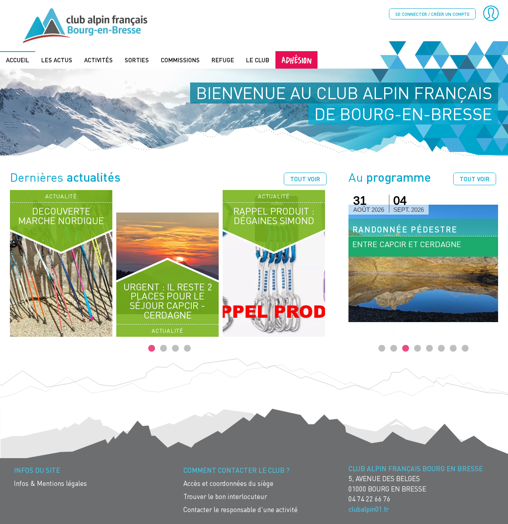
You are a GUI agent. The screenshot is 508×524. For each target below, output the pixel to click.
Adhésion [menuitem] (296, 59)
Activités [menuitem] (98, 59)
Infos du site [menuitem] (37, 470)
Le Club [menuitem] (257, 59)
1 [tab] (152, 349)
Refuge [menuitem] (223, 59)
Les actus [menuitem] (56, 59)
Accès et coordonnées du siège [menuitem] (228, 483)
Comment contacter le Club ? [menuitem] (236, 470)
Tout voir (305, 178)
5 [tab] (429, 349)
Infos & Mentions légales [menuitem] (50, 483)
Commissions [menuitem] (180, 59)
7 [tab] (453, 349)
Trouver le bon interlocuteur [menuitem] (225, 496)
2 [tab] (163, 349)
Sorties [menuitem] (137, 59)
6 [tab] (441, 349)
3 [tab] (175, 349)
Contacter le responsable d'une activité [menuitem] (240, 509)
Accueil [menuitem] (17, 59)
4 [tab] (187, 349)
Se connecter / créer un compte (432, 14)
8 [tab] (465, 349)
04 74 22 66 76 (369, 499)
